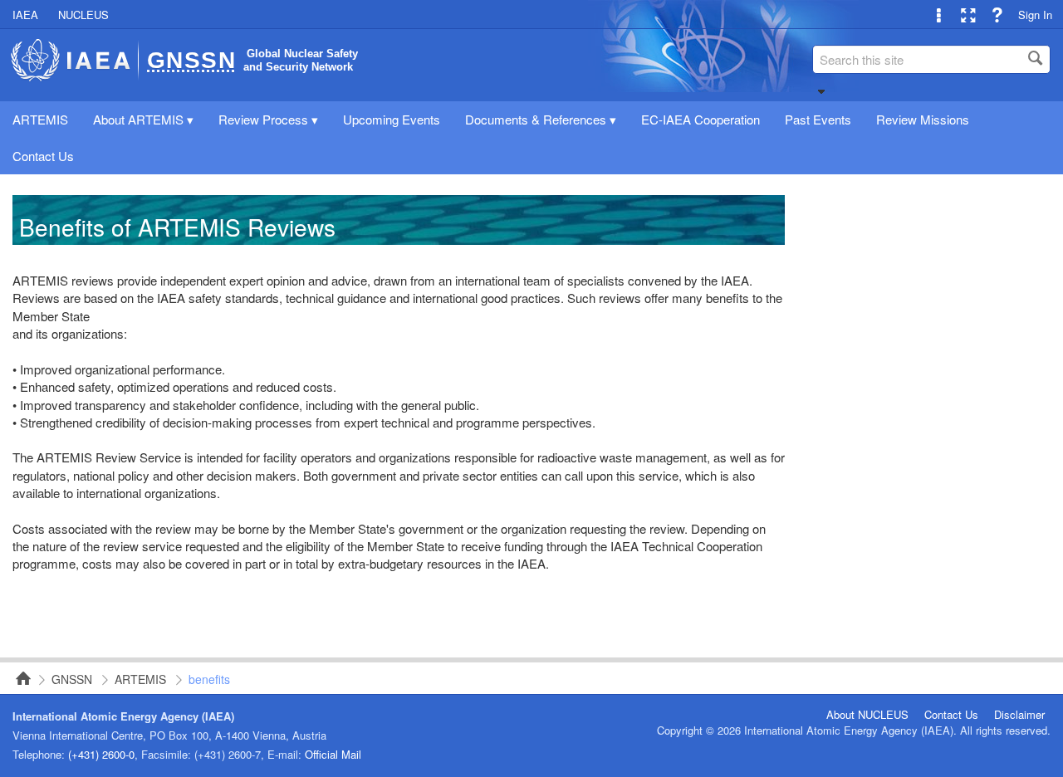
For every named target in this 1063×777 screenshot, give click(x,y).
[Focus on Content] (967, 14)
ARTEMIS (140, 679)
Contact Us (951, 714)
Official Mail (333, 754)
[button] (821, 91)
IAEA (25, 14)
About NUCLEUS (867, 714)
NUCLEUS (83, 14)
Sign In (1035, 14)
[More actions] (938, 14)
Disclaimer (1019, 714)
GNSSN (71, 679)
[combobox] (931, 59)
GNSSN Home (18, 678)
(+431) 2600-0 (101, 754)
